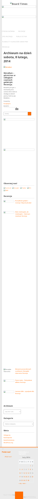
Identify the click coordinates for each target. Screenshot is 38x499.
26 (24, 480)
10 (20, 473)
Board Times (8, 495)
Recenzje (21, 31)
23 (32, 477)
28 (28, 480)
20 (26, 477)
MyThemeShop (31, 497)
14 (28, 473)
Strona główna (8, 31)
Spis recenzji (7, 36)
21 (28, 477)
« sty (20, 483)
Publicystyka (21, 36)
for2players (7, 104)
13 (26, 473)
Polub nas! (6, 452)
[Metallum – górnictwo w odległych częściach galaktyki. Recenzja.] (8, 69)
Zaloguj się (7, 435)
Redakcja (5, 47)
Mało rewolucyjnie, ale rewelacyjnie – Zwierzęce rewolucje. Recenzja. (22, 214)
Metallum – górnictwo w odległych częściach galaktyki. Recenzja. (9, 79)
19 (24, 477)
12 (24, 473)
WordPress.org (8, 443)
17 (20, 477)
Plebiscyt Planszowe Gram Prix (15, 42)
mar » (24, 483)
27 (26, 480)
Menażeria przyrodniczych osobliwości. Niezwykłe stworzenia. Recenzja (23, 371)
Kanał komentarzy (9, 440)
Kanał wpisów (8, 438)
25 (22, 480)
